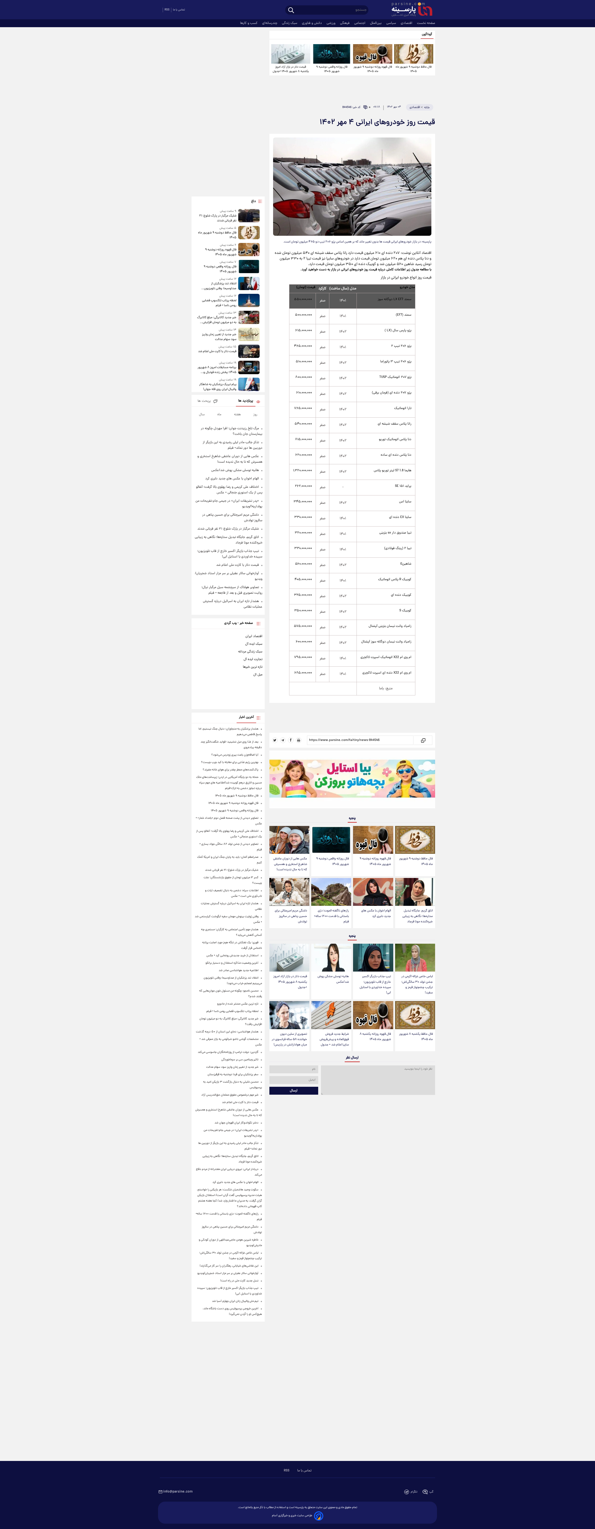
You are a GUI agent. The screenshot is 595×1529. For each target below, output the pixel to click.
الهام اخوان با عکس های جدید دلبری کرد (376, 913)
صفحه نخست (426, 23)
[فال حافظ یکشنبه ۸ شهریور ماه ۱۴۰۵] (415, 1015)
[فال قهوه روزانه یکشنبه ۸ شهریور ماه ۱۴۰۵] (373, 1015)
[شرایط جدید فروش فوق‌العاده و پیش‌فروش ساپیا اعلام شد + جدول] (331, 1015)
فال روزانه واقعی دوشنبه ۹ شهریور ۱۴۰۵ (331, 69)
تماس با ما (179, 10)
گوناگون (427, 34)
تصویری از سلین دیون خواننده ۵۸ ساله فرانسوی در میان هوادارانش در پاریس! (289, 1039)
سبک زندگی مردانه (250, 651)
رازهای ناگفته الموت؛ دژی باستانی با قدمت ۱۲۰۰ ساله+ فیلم (331, 916)
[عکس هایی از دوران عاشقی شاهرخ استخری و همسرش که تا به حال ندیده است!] (289, 840)
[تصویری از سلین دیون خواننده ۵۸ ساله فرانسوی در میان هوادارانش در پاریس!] (289, 1015)
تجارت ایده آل (253, 659)
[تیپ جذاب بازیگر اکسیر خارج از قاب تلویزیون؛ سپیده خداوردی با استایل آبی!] (373, 958)
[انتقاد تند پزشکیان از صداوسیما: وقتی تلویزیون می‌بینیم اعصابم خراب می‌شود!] (249, 284)
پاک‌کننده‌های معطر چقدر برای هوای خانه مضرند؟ (230, 770)
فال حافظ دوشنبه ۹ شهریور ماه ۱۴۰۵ (414, 69)
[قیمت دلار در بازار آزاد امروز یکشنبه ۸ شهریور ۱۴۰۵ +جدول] (290, 54)
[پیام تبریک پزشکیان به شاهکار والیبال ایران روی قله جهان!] (249, 385)
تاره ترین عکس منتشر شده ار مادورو (237, 1004)
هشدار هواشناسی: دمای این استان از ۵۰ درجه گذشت (227, 1032)
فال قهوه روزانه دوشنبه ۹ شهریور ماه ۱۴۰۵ (373, 69)
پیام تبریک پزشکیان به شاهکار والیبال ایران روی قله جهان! (217, 387)
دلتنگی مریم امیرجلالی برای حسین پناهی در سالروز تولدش (291, 916)
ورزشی (331, 23)
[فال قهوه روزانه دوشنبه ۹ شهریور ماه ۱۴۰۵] (372, 54)
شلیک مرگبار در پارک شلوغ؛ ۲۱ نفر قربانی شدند (217, 218)
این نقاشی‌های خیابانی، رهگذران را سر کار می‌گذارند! (229, 1266)
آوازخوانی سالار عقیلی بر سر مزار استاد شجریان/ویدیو (227, 1273)
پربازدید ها (245, 401)
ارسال (294, 1090)
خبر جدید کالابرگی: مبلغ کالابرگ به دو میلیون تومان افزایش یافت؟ (216, 320)
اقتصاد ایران (253, 636)
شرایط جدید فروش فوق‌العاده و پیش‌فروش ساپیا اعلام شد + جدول (334, 1039)
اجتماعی (360, 23)
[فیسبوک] (291, 740)
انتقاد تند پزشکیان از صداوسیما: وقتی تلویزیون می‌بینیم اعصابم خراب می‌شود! (217, 286)
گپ (431, 1492)
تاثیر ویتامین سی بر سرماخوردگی (239, 1060)
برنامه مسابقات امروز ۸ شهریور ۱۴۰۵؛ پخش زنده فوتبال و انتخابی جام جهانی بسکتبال (217, 370)
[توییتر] (275, 740)
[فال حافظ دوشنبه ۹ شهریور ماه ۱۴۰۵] (413, 54)
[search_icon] (291, 10)
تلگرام (414, 1492)
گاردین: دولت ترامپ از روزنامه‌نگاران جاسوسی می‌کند (228, 1052)
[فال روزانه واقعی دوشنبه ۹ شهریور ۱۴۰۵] (331, 54)
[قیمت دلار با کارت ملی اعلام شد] (249, 351)
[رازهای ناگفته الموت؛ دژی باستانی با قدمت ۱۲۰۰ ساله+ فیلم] (331, 892)
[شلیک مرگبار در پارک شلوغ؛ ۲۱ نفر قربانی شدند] (249, 216)
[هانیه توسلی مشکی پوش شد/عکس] (331, 958)
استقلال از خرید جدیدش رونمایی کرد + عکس (232, 955)
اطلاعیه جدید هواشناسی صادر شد (238, 970)
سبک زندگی (290, 23)
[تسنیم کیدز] (352, 780)
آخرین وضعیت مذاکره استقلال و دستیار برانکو (231, 963)
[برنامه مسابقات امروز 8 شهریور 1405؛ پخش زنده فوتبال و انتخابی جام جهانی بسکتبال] (249, 368)
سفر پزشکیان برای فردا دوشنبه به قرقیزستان (233, 1074)
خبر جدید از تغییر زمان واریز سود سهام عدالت (219, 337)
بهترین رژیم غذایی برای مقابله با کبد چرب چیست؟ (229, 762)
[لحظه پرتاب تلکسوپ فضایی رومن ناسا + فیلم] (249, 301)
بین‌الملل (376, 23)
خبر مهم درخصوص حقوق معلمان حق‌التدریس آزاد (229, 1095)
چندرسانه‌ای (270, 23)
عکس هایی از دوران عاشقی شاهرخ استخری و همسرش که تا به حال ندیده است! (290, 864)
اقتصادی (407, 23)
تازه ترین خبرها (252, 667)
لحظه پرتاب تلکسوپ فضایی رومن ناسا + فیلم (219, 303)
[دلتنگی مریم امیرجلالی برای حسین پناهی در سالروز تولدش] (289, 892)
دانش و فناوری (312, 23)
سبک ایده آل (253, 644)
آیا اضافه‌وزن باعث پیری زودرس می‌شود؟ (234, 755)
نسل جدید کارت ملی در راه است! (239, 1281)
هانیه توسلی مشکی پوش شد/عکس (333, 979)
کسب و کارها (249, 23)
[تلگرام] (283, 740)
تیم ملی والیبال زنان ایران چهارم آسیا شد (235, 1301)
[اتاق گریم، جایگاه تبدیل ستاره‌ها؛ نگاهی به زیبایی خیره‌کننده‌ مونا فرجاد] (415, 892)
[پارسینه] (409, 10)
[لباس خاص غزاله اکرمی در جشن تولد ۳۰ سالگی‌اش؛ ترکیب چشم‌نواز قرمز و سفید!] (415, 958)
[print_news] (298, 740)
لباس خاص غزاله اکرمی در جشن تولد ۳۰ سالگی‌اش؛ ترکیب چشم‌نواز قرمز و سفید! (417, 984)
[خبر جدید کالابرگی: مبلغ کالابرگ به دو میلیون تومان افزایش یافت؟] (249, 318)
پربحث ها (204, 401)
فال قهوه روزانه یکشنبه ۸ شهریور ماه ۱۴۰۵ (375, 1037)
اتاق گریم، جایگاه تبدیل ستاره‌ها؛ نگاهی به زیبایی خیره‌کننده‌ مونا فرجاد (417, 916)
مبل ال (257, 674)
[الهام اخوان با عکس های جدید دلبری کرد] (373, 892)
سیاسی (391, 23)
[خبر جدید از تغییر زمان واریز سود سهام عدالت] (249, 335)
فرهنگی (345, 23)
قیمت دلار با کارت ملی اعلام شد (217, 351)
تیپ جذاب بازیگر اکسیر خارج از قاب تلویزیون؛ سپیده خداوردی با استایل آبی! (375, 984)
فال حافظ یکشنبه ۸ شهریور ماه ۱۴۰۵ (416, 1037)
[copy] (422, 740)
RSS (167, 10)
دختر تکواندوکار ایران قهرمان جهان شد (236, 1123)
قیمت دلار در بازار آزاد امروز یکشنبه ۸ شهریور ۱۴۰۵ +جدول (291, 69)
